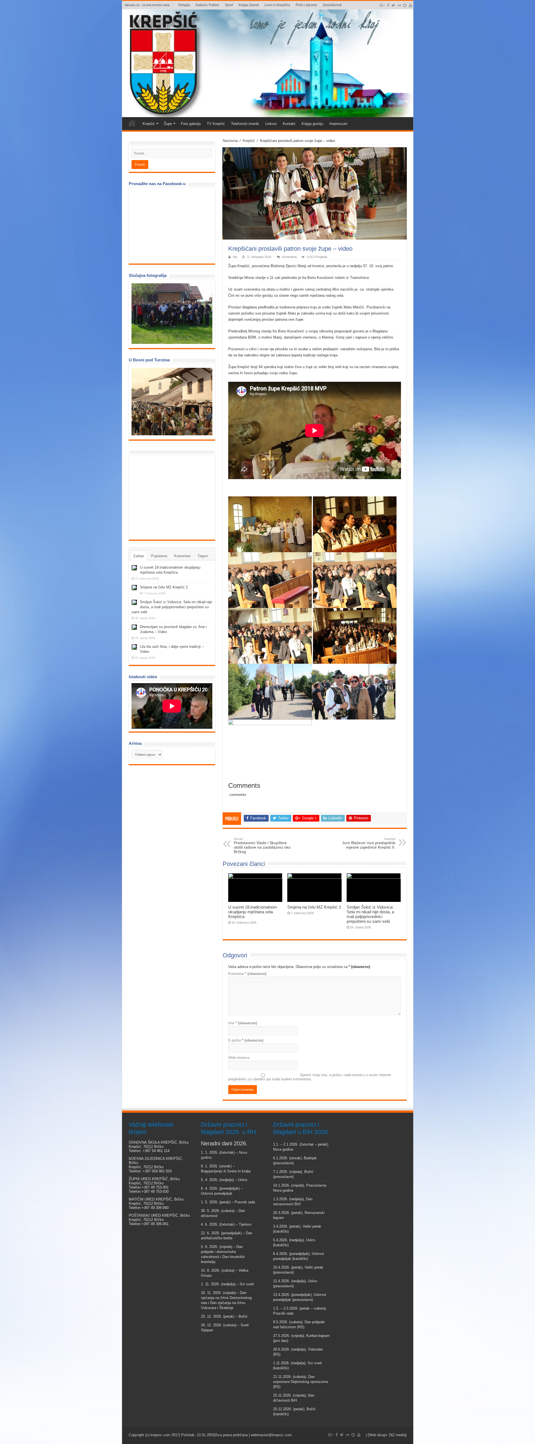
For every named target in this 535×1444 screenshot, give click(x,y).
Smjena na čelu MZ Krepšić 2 (314, 907)
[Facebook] (388, 5)
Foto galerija (191, 124)
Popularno (159, 556)
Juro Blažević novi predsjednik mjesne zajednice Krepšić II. (368, 843)
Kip (235, 257)
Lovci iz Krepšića (277, 5)
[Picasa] (404, 5)
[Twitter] (393, 5)
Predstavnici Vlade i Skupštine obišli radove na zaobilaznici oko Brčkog (262, 845)
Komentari (182, 556)
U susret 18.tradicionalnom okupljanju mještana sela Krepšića (252, 912)
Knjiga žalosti (249, 5)
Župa (168, 124)
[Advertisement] (173, 497)
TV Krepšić (216, 124)
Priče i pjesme (306, 5)
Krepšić (149, 124)
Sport (229, 5)
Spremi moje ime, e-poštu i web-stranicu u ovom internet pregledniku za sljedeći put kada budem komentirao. (309, 1077)
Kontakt (289, 124)
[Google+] (382, 5)
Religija (184, 5)
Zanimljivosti (332, 5)
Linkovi (271, 124)
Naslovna (230, 141)
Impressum (338, 124)
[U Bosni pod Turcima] (172, 401)
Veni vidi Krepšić (132, 123)
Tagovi (203, 556)
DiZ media (397, 1435)
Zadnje (138, 556)
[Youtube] (410, 5)
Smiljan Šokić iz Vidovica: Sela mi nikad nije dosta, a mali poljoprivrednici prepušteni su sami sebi (370, 914)
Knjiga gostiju (312, 124)
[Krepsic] (267, 63)
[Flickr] (399, 5)
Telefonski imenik (245, 124)
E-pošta (245, 1040)
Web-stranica (238, 1058)
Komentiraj (289, 257)
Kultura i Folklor (207, 5)
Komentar (247, 974)
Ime (242, 1023)
